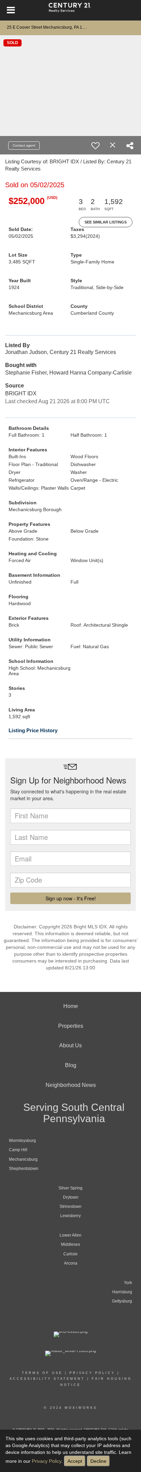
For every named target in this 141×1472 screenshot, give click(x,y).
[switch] (95, 145)
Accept (74, 1461)
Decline (98, 1461)
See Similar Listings (106, 222)
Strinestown (70, 1206)
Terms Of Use (42, 1373)
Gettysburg (122, 1301)
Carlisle (70, 1254)
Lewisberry (70, 1215)
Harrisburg (122, 1292)
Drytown (70, 1197)
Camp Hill (18, 1149)
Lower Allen (70, 1235)
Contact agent (24, 145)
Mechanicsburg (23, 1159)
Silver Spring (70, 1188)
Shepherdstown (23, 1168)
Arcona (70, 1263)
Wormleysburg (22, 1140)
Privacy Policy (46, 1461)
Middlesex (70, 1244)
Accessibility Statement (47, 1378)
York (128, 1282)
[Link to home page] (70, 10)
